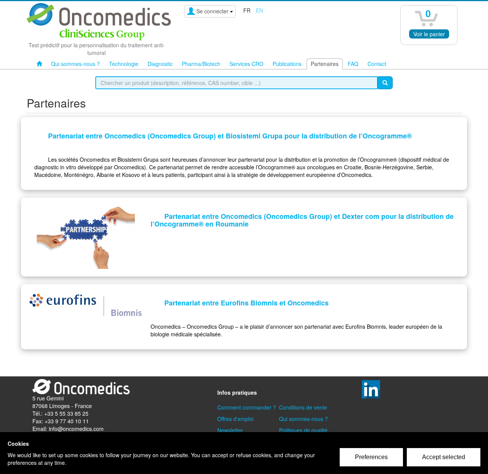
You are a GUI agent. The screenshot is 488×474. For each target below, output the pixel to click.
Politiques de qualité (303, 430)
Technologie (123, 63)
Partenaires (325, 63)
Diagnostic (160, 63)
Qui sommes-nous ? (75, 63)
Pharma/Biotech (201, 63)
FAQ (353, 63)
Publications (287, 63)
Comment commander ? (246, 407)
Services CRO (246, 63)
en (259, 10)
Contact (377, 63)
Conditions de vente (303, 407)
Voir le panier (429, 34)
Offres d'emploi (235, 419)
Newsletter (230, 430)
